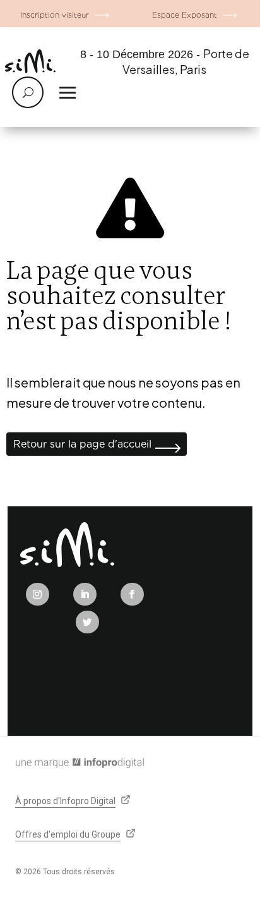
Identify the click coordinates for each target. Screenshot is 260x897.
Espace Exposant (184, 15)
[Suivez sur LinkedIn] (85, 594)
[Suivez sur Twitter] (87, 622)
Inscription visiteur (54, 15)
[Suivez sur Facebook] (132, 594)
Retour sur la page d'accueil (82, 444)
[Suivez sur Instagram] (37, 594)
